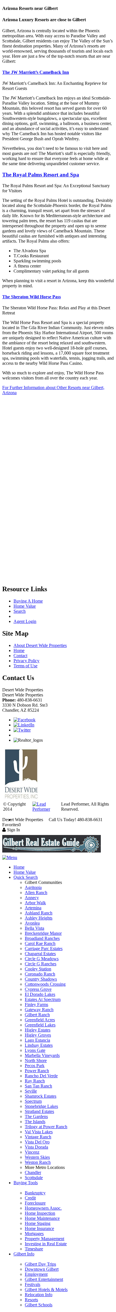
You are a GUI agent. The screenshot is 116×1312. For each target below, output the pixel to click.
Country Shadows (41, 979)
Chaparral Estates (40, 953)
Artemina (33, 907)
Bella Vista (34, 928)
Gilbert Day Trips (40, 1264)
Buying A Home (28, 601)
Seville (31, 1091)
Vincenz (32, 1152)
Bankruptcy (35, 1192)
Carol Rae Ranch (40, 943)
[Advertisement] (58, 428)
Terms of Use (25, 665)
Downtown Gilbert (42, 1269)
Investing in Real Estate (46, 1243)
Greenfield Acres (40, 1019)
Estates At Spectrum (43, 999)
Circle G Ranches (40, 963)
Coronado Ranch (40, 974)
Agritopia (33, 887)
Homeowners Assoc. (43, 1208)
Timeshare (34, 1248)
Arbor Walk (35, 902)
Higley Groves (38, 1035)
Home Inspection (40, 1213)
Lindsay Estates (39, 1045)
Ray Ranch (35, 1080)
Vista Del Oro (37, 1142)
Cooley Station (38, 968)
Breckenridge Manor (43, 933)
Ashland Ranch (38, 912)
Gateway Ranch (39, 1009)
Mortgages (34, 1233)
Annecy (32, 897)
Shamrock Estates (40, 1096)
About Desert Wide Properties (40, 645)
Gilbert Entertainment (44, 1279)
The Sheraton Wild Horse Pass (31, 296)
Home (19, 650)
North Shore (36, 1060)
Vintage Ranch (38, 1136)
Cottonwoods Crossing (45, 984)
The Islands (35, 1121)
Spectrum (33, 1101)
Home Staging (37, 1223)
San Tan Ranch (38, 1086)
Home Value (25, 606)
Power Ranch (37, 1070)
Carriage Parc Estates (44, 948)
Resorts (31, 1299)
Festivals (32, 1284)
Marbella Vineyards (42, 1055)
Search (20, 611)
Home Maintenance (42, 1218)
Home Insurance (39, 1228)
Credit (30, 1198)
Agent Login (25, 621)
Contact (20, 655)
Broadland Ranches (42, 938)
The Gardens (36, 1116)
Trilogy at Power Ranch (46, 1126)
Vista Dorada (36, 1147)
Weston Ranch (38, 1162)
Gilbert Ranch (37, 1014)
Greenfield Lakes (40, 1024)
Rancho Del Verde (41, 1075)
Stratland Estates (39, 1111)
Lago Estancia (37, 1040)
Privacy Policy (26, 660)
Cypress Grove (38, 989)
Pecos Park (34, 1065)
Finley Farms (36, 1004)
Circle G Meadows (42, 958)
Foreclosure (35, 1203)
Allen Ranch (36, 892)
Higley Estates (37, 1030)
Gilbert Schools (38, 1304)
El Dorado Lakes (40, 994)
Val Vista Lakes (39, 1131)
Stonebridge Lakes (41, 1106)
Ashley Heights (38, 918)
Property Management (44, 1238)
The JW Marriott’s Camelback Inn (35, 72)
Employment (36, 1274)
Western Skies (37, 1157)
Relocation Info (38, 1294)
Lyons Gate (35, 1050)
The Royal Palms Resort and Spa (40, 175)
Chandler (33, 1172)
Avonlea (32, 923)
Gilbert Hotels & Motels (46, 1289)
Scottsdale (34, 1177)
